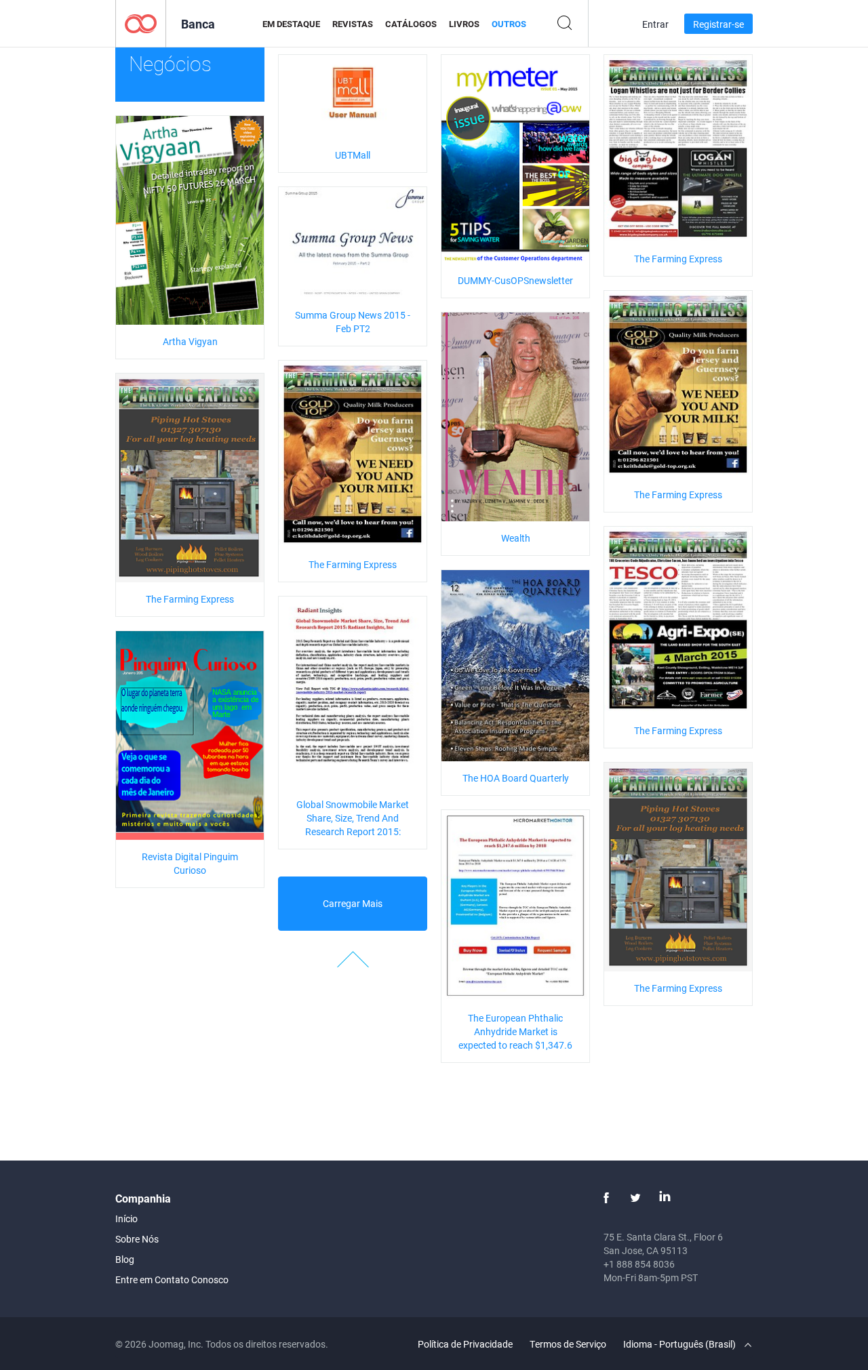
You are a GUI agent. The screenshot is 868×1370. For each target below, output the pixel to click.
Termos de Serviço (568, 1343)
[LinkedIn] (664, 1197)
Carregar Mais (352, 903)
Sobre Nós (137, 1238)
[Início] (141, 22)
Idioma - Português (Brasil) (680, 1343)
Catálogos (411, 24)
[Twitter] (635, 1197)
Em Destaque (291, 24)
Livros (464, 24)
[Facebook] (606, 1197)
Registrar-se (718, 24)
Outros (509, 24)
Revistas (352, 24)
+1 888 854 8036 (639, 1263)
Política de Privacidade (465, 1343)
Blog (124, 1259)
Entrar (655, 24)
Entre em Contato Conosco (172, 1279)
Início (126, 1218)
